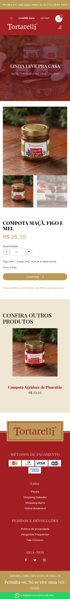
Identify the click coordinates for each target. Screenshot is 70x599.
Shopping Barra (35, 502)
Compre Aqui (26, 18)
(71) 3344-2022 (57, 4)
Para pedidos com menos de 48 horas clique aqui (34, 288)
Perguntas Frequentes (35, 534)
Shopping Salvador (35, 497)
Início (15, 74)
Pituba (35, 491)
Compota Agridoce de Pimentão (35, 387)
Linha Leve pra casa (33, 74)
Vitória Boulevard (35, 508)
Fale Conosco (35, 540)
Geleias (53, 74)
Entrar (45, 18)
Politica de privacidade (35, 529)
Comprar (33, 277)
